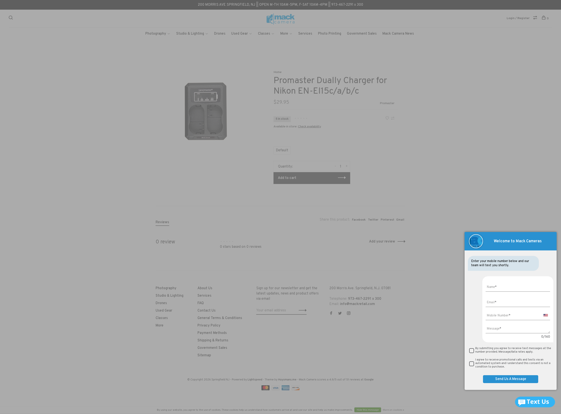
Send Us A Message (510, 379)
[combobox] (545, 315)
